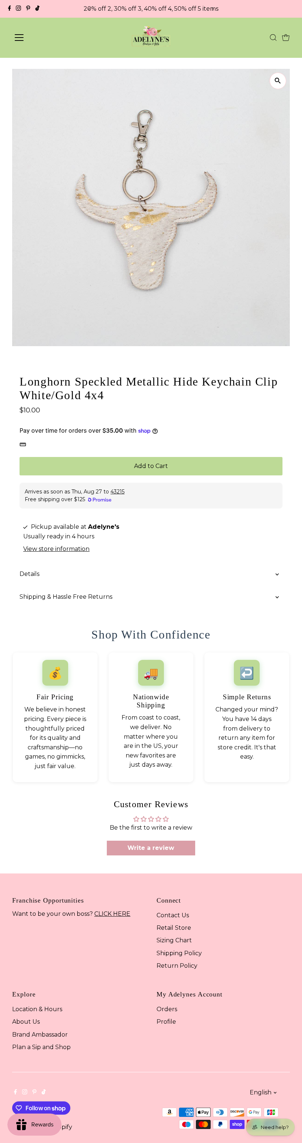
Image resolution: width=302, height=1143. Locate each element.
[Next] (212, 9)
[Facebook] (9, 9)
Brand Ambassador (40, 1034)
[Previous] (89, 9)
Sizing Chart (174, 940)
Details (29, 573)
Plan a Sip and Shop (41, 1047)
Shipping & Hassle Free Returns (66, 596)
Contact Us (173, 915)
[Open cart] (285, 37)
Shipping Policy (179, 953)
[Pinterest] (28, 9)
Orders (167, 1009)
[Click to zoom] (278, 81)
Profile (166, 1021)
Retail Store (174, 927)
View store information (56, 549)
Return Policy (177, 965)
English (260, 1092)
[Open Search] (273, 37)
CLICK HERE (112, 913)
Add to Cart (151, 466)
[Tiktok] (37, 9)
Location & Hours (37, 1009)
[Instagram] (18, 9)
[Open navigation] (45, 37)
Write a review (150, 847)
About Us (26, 1021)
